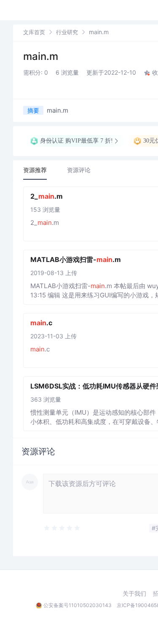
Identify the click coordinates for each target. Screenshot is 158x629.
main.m (40, 56)
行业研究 (67, 32)
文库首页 (34, 32)
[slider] (83, 528)
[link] (34, 31)
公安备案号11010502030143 (77, 605)
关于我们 (134, 593)
